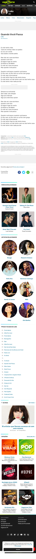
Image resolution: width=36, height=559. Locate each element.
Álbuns (8, 18)
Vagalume (8, 2)
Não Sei (6, 386)
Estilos (17, 6)
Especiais (3, 519)
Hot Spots (3, 521)
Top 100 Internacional (6, 525)
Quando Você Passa (9, 363)
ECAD (2, 143)
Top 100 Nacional (5, 523)
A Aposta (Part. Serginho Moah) (12, 375)
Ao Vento (6, 355)
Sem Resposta (8, 389)
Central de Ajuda (22, 519)
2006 (8, 142)
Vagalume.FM (30, 436)
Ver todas (31, 402)
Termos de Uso (22, 521)
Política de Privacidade (24, 523)
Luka (10, 11)
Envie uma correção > (19, 167)
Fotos (13, 18)
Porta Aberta (7, 330)
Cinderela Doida (8, 394)
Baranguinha (7, 339)
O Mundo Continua (9, 377)
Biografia (28, 18)
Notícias (29, 6)
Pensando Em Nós (9, 380)
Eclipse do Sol (7, 383)
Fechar (18, 549)
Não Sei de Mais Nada (10, 347)
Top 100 (10, 6)
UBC (25, 136)
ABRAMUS (27, 137)
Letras (2, 18)
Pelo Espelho (7, 391)
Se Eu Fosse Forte (9, 397)
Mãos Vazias (7, 366)
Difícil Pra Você (8, 333)
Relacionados (20, 18)
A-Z (23, 6)
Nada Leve (7, 353)
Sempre (6, 372)
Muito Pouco (7, 369)
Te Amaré (6, 361)
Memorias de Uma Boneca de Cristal (13, 350)
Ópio (5, 341)
